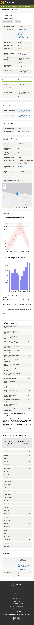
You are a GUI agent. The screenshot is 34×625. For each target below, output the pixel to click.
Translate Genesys (18, 603)
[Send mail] (3, 106)
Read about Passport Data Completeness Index (16, 444)
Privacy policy (18, 611)
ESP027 (20, 167)
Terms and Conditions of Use (18, 606)
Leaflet (13, 207)
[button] (17, 194)
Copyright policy (17, 608)
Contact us (18, 593)
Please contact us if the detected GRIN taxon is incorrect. (17, 105)
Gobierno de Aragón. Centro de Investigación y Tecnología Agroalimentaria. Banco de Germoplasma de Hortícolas (24, 34)
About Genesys (18, 591)
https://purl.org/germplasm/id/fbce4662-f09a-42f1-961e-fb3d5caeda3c (24, 567)
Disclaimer (18, 596)
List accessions (7, 428)
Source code (17, 601)
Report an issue (17, 598)
